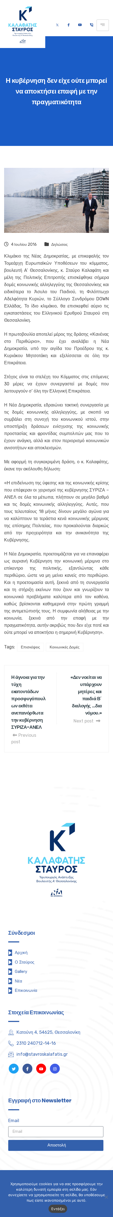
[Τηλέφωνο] (91, 25)
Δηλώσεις (59, 244)
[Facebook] (68, 25)
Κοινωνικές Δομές (65, 647)
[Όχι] (106, 1197)
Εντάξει (58, 1209)
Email (13, 1120)
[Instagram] (54, 1068)
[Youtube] (80, 25)
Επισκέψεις (30, 647)
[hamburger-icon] (103, 25)
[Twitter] (57, 25)
